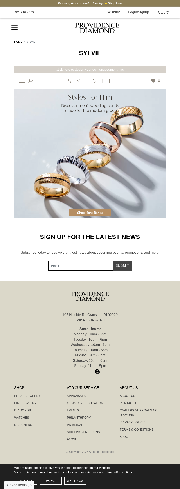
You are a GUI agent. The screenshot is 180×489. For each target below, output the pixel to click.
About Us (127, 396)
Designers (23, 425)
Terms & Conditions (136, 429)
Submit (122, 265)
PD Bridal (75, 425)
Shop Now (95, 3)
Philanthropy (79, 417)
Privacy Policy (132, 422)
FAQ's (71, 439)
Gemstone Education (85, 403)
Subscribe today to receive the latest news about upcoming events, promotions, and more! (90, 252)
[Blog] (97, 372)
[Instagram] (90, 372)
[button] (95, 12)
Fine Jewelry (25, 403)
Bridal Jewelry (27, 396)
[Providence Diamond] (97, 28)
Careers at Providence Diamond (139, 413)
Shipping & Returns (83, 432)
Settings (75, 480)
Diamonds (22, 410)
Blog (124, 436)
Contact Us (129, 403)
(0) (163, 12)
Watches (21, 417)
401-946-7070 (94, 320)
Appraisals (76, 396)
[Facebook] (82, 372)
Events (73, 410)
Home (18, 41)
